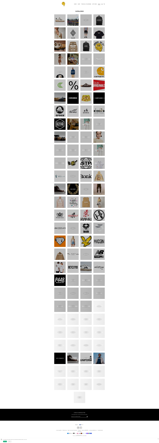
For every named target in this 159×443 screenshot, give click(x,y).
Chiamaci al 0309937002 (85, 430)
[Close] (158, 438)
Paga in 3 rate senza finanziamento (72, 430)
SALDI (99, 4)
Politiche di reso (64, 430)
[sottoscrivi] (87, 416)
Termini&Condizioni (100, 430)
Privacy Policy (79, 431)
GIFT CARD (94, 4)
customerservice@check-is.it (93, 430)
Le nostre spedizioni (59, 430)
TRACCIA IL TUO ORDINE (86, 4)
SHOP (79, 4)
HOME (75, 4)
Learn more (25, 439)
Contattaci (79, 430)
